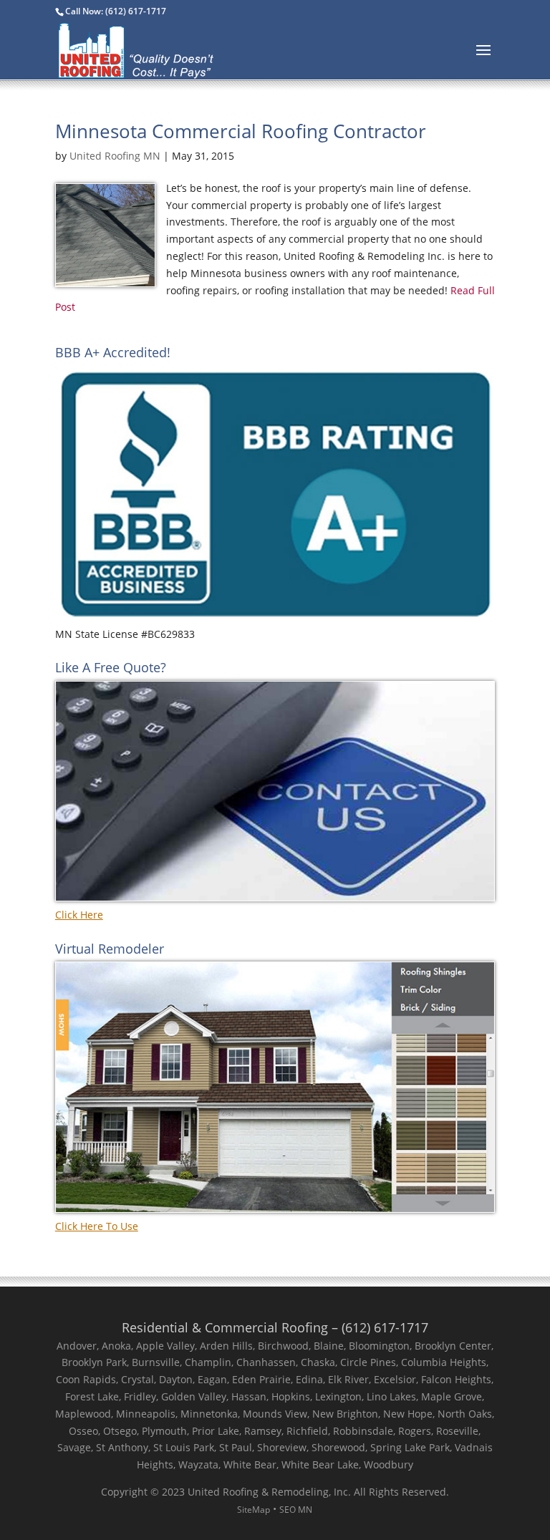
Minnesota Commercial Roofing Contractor (240, 131)
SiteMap (253, 1509)
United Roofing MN (114, 156)
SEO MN (295, 1509)
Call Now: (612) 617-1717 (115, 11)
